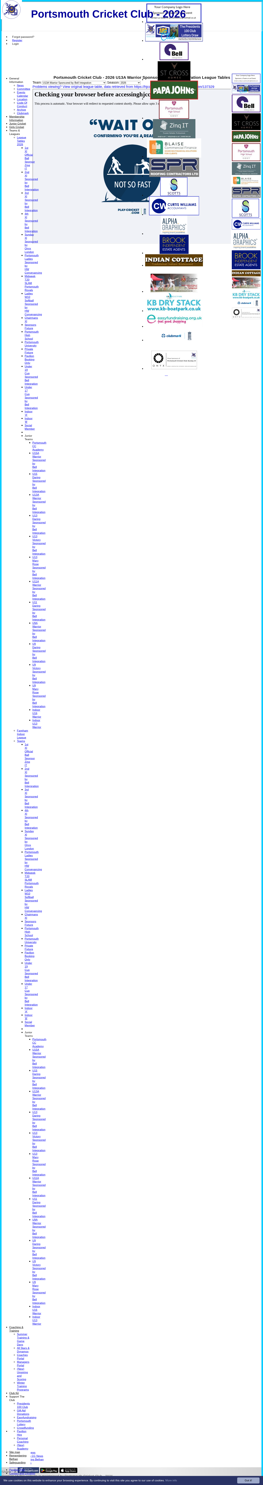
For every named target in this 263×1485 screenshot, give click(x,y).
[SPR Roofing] (174, 175)
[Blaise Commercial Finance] (174, 156)
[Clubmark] (174, 340)
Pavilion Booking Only (29, 359)
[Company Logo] (174, 21)
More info (171, 1480)
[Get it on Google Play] (49, 1472)
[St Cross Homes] (174, 79)
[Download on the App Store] (68, 1472)
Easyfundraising (26, 1417)
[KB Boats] (174, 310)
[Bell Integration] (174, 59)
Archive (21, 109)
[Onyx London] (174, 368)
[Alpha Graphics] (174, 233)
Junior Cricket (17, 123)
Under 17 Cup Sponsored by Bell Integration (31, 398)
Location (22, 99)
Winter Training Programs (23, 1386)
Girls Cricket (16, 127)
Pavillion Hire (17, 1469)
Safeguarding (17, 1462)
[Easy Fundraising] (174, 326)
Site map (14, 1452)
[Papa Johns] (174, 98)
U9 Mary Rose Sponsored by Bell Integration (39, 696)
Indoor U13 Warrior (36, 724)
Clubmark (23, 113)
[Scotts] (174, 195)
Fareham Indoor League (22, 734)
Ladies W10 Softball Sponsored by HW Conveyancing (33, 304)
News (20, 85)
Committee (23, 88)
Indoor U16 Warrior (36, 713)
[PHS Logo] (174, 118)
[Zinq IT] (174, 137)
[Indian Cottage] (174, 265)
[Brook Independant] (174, 253)
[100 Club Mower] (174, 40)
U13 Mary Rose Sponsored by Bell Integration (39, 567)
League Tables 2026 (21, 141)
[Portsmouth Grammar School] (174, 291)
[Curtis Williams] (174, 214)
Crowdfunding (25, 1427)
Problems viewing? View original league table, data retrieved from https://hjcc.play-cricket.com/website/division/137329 (123, 87)
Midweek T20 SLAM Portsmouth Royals (32, 283)
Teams (21, 740)
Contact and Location (22, 1473)
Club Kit (14, 1393)
